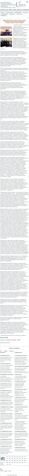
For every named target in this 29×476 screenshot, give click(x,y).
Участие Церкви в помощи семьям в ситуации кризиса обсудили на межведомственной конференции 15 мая (21, 417)
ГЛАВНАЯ (2, 9)
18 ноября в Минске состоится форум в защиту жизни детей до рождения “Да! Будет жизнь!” (6, 442)
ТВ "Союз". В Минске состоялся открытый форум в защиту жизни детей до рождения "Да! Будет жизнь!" (6, 427)
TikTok (18, 340)
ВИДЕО (10, 9)
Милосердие (18, 12)
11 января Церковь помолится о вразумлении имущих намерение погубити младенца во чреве (6, 403)
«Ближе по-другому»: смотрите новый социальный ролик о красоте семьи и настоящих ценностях (6, 359)
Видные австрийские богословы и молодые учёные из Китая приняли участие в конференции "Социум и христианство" (21, 435)
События (25, 12)
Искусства (19, 14)
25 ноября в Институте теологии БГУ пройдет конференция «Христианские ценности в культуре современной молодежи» (21, 370)
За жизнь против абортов (7, 351)
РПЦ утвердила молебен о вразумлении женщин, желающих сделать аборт (6, 410)
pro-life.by (23, 335)
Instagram (8, 340)
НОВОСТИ (19, 9)
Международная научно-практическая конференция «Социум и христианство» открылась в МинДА (20, 443)
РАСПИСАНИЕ (25, 9)
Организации (9, 12)
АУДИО (14, 9)
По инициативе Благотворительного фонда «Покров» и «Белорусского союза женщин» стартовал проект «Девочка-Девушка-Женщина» (6, 379)
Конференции (18, 352)
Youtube (14, 340)
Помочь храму (4, 337)
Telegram (2, 340)
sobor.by (3, 335)
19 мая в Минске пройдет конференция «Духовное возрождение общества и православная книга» (19, 385)
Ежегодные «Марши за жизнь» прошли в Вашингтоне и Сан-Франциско (6, 387)
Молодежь (3, 15)
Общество (12, 14)
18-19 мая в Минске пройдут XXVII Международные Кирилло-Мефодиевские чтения (21, 400)
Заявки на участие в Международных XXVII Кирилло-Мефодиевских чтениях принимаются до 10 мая (21, 393)
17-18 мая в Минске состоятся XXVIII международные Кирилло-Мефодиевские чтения (21, 377)
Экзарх (2, 12)
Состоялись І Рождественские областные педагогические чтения (21, 450)
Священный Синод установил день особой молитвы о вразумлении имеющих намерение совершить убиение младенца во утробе (6, 451)
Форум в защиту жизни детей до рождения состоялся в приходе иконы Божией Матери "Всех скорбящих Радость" (6, 435)
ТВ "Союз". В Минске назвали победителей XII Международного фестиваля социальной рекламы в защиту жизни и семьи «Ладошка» (6, 418)
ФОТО (6, 9)
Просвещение (4, 14)
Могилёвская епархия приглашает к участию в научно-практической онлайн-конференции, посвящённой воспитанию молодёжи (21, 409)
